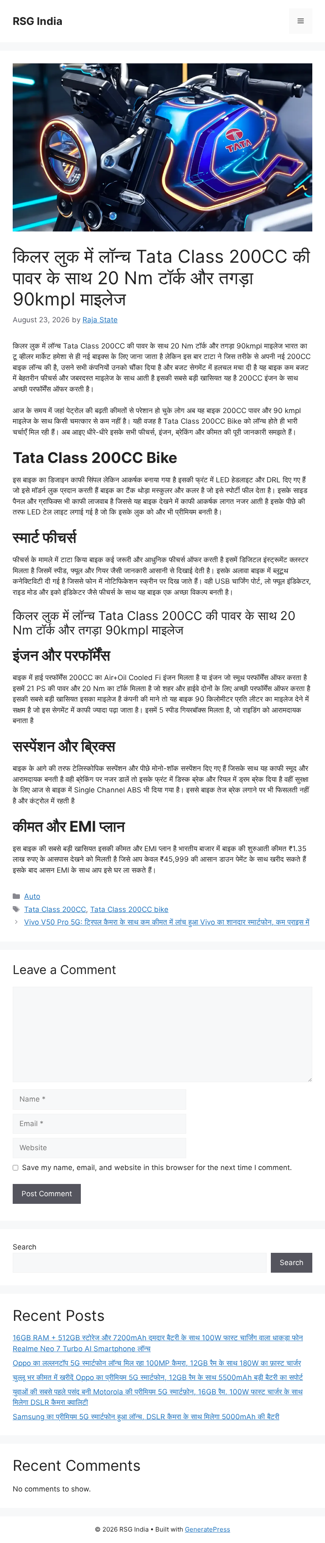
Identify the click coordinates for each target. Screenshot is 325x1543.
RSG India (38, 21)
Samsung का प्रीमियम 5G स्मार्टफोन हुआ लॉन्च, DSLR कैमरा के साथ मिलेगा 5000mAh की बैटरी (146, 1416)
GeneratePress (207, 1529)
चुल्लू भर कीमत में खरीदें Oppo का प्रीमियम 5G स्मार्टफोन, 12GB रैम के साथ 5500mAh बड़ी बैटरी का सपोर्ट (158, 1377)
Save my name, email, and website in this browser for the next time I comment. (157, 1167)
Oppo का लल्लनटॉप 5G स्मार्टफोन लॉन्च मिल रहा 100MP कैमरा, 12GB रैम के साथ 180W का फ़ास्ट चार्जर (157, 1363)
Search (24, 1247)
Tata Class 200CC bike (129, 909)
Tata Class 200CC (55, 909)
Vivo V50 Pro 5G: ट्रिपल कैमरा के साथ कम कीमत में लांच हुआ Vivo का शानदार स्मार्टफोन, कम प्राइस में (166, 922)
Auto (32, 896)
